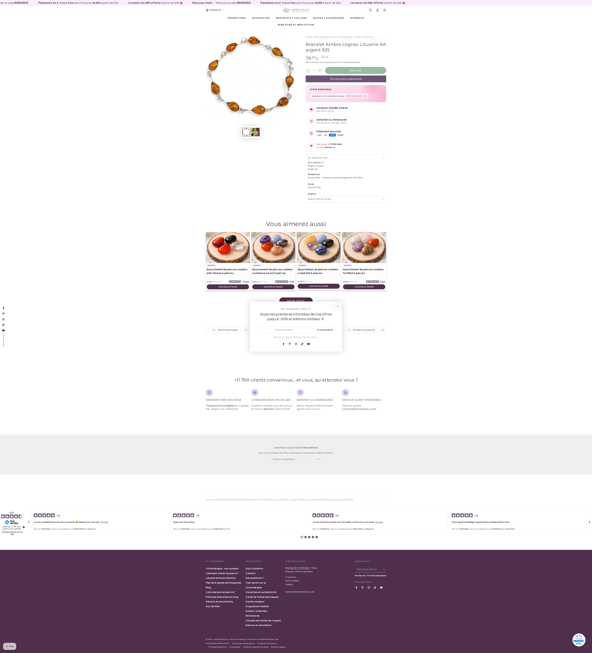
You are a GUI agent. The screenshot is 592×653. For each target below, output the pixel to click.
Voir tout (296, 300)
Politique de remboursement (217, 643)
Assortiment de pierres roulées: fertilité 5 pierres (363, 271)
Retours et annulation (258, 625)
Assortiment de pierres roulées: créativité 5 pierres (318, 271)
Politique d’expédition (218, 647)
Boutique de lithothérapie (297, 568)
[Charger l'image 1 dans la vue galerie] (246, 132)
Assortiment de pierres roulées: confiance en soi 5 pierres (273, 271)
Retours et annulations (219, 601)
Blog (208, 587)
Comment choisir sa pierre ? (222, 573)
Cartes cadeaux (255, 601)
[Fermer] (338, 306)
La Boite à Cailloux (220, 639)
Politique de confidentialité (243, 643)
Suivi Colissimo (254, 568)
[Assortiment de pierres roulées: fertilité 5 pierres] (364, 247)
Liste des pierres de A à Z (220, 592)
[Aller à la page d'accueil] (296, 10)
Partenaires (252, 615)
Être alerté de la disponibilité (346, 79)
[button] (370, 10)
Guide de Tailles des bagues (262, 596)
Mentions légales (278, 647)
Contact (251, 573)
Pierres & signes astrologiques (223, 582)
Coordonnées (234, 647)
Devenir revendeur (256, 610)
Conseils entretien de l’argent (263, 620)
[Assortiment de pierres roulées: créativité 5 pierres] (319, 247)
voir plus (104, 522)
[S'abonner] (319, 459)
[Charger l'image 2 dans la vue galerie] (255, 132)
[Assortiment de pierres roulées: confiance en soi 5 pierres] (273, 247)
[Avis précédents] (29, 522)
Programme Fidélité (257, 606)
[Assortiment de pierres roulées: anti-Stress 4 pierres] (228, 247)
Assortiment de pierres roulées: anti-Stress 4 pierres (227, 271)
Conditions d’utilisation (267, 643)
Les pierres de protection (221, 577)
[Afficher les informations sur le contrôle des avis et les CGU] (24, 527)
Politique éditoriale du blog (222, 596)
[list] (296, 401)
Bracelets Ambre (322, 37)
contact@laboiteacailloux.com (359, 408)
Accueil (309, 37)
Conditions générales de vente (256, 647)
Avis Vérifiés (213, 606)
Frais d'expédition (326, 62)
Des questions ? (255, 577)
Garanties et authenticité (261, 592)
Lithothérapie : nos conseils (222, 568)
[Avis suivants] (589, 522)
